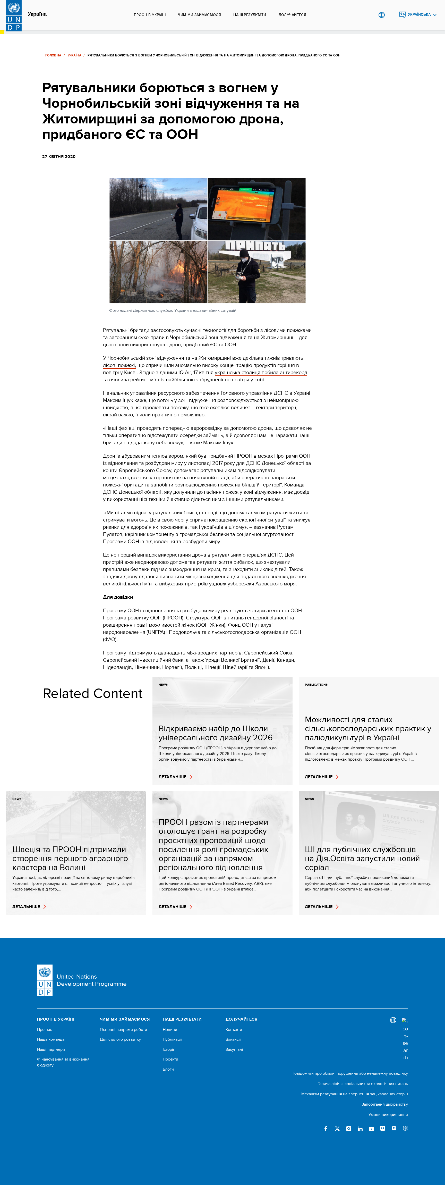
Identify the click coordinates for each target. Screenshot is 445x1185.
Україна (37, 14)
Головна (53, 55)
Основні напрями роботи (123, 1029)
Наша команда (50, 1039)
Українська (419, 14)
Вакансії (233, 1039)
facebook (326, 1128)
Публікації (172, 1039)
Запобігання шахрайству (385, 1104)
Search (392, 15)
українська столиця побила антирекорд (261, 372)
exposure (405, 1128)
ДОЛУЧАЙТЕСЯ (292, 14)
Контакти (234, 1029)
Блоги (168, 1069)
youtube (371, 1128)
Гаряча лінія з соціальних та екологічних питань (363, 1084)
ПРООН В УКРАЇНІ (150, 14)
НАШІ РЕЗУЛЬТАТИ (249, 14)
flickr (382, 1128)
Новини (170, 1029)
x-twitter (337, 1128)
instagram (348, 1128)
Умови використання (388, 1114)
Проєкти (170, 1059)
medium (394, 1128)
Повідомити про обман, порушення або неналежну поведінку (350, 1073)
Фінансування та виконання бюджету (63, 1062)
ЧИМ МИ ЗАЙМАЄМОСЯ (199, 14)
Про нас (44, 1029)
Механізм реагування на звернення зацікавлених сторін (354, 1094)
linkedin (360, 1128)
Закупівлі (234, 1049)
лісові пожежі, (119, 365)
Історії (168, 1049)
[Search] (405, 1039)
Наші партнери (51, 1049)
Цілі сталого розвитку (120, 1039)
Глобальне (381, 15)
